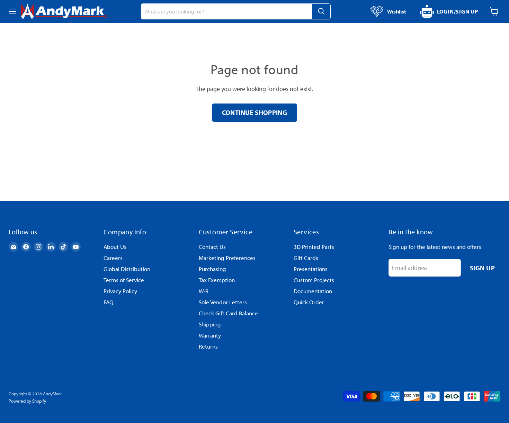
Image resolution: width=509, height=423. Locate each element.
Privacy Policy (120, 291)
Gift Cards (306, 257)
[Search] (321, 11)
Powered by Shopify (27, 401)
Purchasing (212, 268)
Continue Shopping (254, 112)
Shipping (210, 324)
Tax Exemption (217, 280)
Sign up (482, 267)
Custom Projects (314, 280)
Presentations (311, 268)
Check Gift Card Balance (228, 313)
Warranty (210, 335)
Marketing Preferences (227, 257)
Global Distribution (127, 268)
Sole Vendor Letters (223, 302)
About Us (115, 246)
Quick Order (309, 302)
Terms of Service (124, 280)
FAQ (109, 302)
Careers (113, 257)
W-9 (203, 291)
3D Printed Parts (314, 246)
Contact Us (212, 246)
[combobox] (226, 11)
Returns (208, 346)
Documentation (313, 291)
